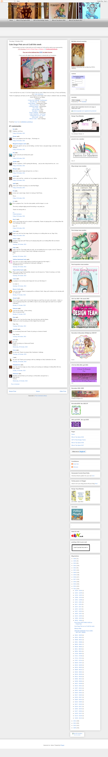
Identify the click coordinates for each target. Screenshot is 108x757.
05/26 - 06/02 (78, 672)
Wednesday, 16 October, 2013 (20, 381)
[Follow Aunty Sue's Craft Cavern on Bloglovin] (78, 452)
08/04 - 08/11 (78, 651)
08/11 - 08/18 (78, 649)
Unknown (15, 308)
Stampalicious (16, 364)
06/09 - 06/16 (78, 669)
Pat (14, 191)
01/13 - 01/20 (78, 715)
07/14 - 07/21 (78, 658)
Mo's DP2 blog (33, 101)
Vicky (14, 231)
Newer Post (12, 391)
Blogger (62, 745)
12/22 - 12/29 (78, 593)
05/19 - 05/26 (78, 674)
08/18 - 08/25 (78, 646)
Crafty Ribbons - (32, 103)
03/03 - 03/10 (78, 699)
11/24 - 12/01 (78, 602)
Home (11, 20)
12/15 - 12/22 (78, 595)
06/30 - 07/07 (78, 662)
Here (96, 483)
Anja (14, 317)
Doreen (15, 136)
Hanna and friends (34, 105)
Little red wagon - (36, 109)
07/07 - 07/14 (78, 660)
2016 (74, 581)
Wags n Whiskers (39, 49)
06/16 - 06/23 (78, 667)
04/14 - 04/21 (78, 685)
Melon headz (35, 117)
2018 (74, 577)
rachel (14, 176)
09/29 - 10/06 (78, 620)
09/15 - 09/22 (78, 637)
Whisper (15, 169)
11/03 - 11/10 (78, 609)
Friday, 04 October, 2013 (19, 133)
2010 (74, 725)
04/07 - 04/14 (78, 688)
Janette (15, 161)
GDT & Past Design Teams (40, 20)
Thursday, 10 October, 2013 (19, 354)
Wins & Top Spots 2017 (75, 20)
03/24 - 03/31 (78, 692)
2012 (74, 721)
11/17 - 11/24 (78, 604)
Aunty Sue (76, 464)
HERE (40, 52)
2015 (74, 584)
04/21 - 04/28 (78, 683)
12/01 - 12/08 (78, 599)
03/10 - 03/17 (78, 697)
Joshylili (15, 329)
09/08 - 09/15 (78, 639)
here (93, 475)
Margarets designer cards (19, 143)
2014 (74, 586)
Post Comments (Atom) (41, 395)
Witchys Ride (77, 628)
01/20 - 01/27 (78, 713)
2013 (74, 588)
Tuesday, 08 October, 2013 (19, 326)
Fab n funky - (36, 108)
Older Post (63, 391)
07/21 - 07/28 (78, 655)
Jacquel (15, 298)
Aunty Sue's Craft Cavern (28, 6)
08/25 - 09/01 (78, 644)
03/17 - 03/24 (78, 695)
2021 (74, 570)
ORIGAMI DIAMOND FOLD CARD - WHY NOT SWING (83, 631)
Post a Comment (15, 384)
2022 (74, 568)
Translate (84, 101)
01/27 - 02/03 (78, 711)
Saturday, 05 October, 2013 (19, 244)
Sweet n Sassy (30, 49)
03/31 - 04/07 (78, 690)
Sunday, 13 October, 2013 (19, 370)
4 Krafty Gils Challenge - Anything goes (37, 100)
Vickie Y (15, 238)
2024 (74, 563)
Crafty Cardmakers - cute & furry (38, 114)
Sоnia (14, 350)
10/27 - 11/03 (78, 611)
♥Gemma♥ (15, 373)
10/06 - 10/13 (78, 618)
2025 (74, 561)
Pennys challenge (33, 112)
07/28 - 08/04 (78, 653)
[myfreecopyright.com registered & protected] (83, 111)
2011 (74, 723)
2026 (74, 558)
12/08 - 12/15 (78, 597)
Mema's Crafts (33, 118)
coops (14, 278)
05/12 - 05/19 (78, 676)
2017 (74, 579)
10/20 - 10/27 (78, 613)
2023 (74, 565)
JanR (14, 183)
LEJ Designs (21, 49)
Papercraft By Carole (18, 270)
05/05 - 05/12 (78, 678)
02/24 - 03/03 (78, 702)
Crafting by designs (34, 106)
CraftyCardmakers (17, 214)
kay (14, 129)
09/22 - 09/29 (78, 635)
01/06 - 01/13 (78, 718)
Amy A (14, 219)
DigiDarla (49, 49)
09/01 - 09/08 (78, 642)
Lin (14, 201)
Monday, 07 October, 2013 (19, 295)
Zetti (14, 339)
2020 (74, 572)
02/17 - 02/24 (78, 704)
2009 (74, 727)
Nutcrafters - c (35, 111)
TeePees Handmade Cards (19, 259)
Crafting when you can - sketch (37, 115)
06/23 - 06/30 (78, 665)
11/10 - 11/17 (78, 606)
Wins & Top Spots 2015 (23, 20)
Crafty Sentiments (38, 94)
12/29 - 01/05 (78, 590)
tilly (14, 152)
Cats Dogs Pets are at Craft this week (84, 626)
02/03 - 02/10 (78, 708)
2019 (74, 574)
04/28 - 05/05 (78, 681)
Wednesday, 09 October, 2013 (20, 347)
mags (14, 247)
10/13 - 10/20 (78, 616)
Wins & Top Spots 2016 (58, 20)
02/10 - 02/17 (78, 706)
